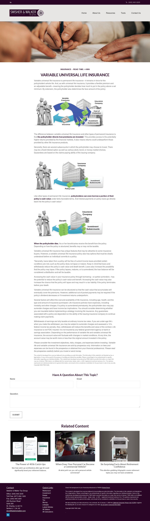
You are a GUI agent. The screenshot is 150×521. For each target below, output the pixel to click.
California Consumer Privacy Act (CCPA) (124, 502)
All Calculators (48, 511)
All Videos (46, 509)
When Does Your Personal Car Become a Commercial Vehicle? (75, 465)
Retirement (47, 490)
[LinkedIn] (10, 2)
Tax (44, 500)
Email (79, 379)
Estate (45, 495)
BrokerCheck (106, 487)
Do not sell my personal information (111, 504)
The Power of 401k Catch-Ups (30, 464)
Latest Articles (48, 507)
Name (12, 379)
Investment (47, 493)
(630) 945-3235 (134, 2)
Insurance (46, 497)
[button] (96, 13)
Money (45, 502)
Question (14, 394)
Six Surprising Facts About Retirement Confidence (119, 465)
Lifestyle (46, 504)
